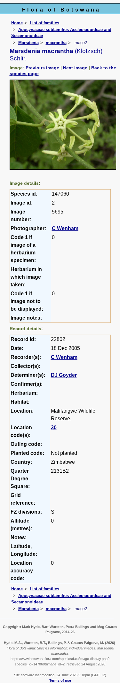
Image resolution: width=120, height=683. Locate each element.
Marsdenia (28, 42)
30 (54, 427)
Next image (75, 67)
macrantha (56, 42)
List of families (44, 22)
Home (17, 22)
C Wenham (65, 228)
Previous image (42, 67)
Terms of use (60, 680)
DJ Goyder (64, 375)
